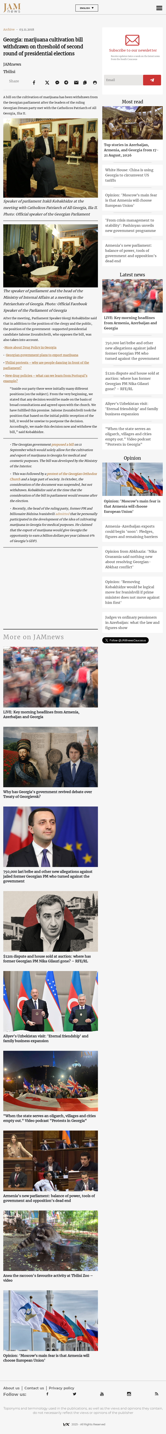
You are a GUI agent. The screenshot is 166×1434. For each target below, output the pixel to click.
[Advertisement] (50, 587)
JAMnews (12, 64)
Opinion (132, 458)
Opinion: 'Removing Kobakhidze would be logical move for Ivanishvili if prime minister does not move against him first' (132, 592)
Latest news (132, 274)
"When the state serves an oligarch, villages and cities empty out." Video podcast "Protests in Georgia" (49, 1118)
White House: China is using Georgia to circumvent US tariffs (129, 175)
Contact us (34, 1388)
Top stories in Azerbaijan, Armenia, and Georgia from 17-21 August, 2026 (131, 150)
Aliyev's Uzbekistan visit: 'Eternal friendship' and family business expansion (45, 1038)
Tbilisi (9, 71)
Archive (10, 29)
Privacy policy (61, 1388)
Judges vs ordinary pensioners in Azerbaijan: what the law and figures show (132, 622)
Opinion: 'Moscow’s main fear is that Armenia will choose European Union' (46, 1357)
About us (11, 1388)
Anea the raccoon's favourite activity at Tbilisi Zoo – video (48, 1277)
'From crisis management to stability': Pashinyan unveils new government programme (130, 225)
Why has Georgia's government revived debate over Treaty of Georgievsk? (47, 794)
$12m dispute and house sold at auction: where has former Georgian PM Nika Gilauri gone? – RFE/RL (47, 958)
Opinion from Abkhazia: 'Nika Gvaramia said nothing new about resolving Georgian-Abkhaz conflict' (131, 559)
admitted (62, 514)
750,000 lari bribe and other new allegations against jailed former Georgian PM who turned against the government (48, 876)
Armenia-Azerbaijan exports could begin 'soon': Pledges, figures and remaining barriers (131, 531)
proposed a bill (62, 444)
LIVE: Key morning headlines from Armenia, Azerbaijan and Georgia (41, 714)
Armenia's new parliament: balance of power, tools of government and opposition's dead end (49, 1198)
